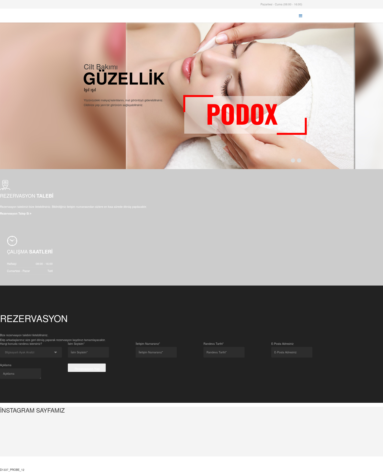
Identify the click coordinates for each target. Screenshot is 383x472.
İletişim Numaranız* (148, 344)
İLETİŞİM (183, 465)
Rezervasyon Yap (87, 369)
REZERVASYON (161, 465)
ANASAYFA (88, 465)
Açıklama (5, 365)
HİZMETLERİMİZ (134, 465)
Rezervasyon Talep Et (14, 213)
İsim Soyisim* (76, 344)
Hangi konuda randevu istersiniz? (21, 344)
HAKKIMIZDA (109, 465)
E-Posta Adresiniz (282, 344)
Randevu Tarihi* (213, 344)
